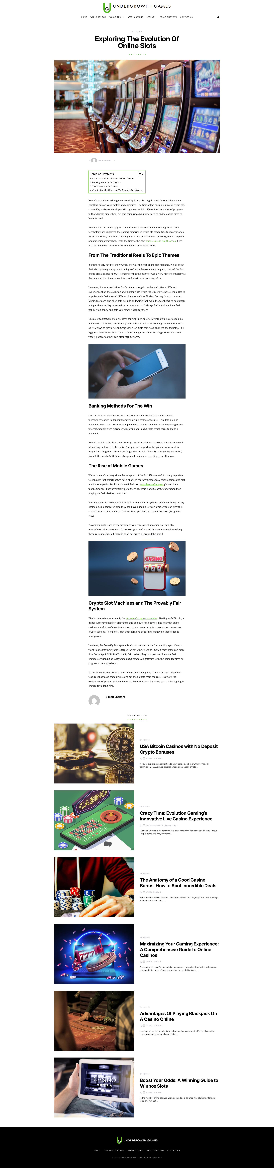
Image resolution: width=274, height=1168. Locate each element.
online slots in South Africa (161, 241)
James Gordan (153, 892)
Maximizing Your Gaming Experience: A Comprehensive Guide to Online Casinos (179, 949)
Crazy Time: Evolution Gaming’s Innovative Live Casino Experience (176, 816)
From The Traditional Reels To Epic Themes (113, 178)
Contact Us (186, 17)
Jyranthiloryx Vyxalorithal (161, 825)
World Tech (115, 17)
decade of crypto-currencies (141, 618)
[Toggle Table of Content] (139, 174)
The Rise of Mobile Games (105, 186)
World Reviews (98, 17)
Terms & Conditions (113, 1150)
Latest (150, 17)
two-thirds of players (151, 484)
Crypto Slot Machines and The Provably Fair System (117, 190)
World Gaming (135, 17)
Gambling (137, 32)
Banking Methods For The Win (106, 182)
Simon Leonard (105, 160)
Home (84, 17)
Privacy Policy (136, 1150)
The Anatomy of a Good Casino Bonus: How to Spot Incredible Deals (178, 882)
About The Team (168, 17)
